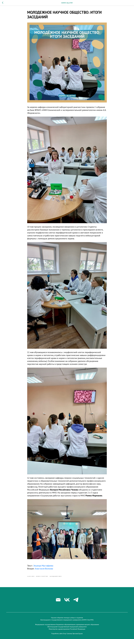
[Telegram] (76, 600)
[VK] (67, 600)
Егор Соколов (67, 633)
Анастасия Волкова (44, 568)
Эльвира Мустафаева (43, 565)
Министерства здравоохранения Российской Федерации (67, 629)
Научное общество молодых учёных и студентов (67, 618)
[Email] (58, 600)
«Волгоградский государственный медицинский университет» (67, 627)
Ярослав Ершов (78, 633)
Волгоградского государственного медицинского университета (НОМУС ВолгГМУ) (67, 620)
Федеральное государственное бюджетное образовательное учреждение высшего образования (67, 624)
